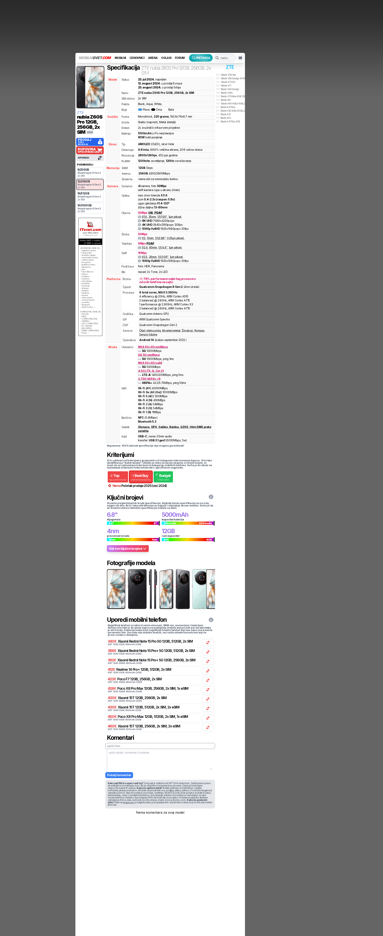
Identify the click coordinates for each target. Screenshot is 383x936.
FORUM (180, 57)
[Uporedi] (208, 642)
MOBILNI (120, 57)
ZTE (80, 112)
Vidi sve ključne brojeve (125, 549)
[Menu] (240, 58)
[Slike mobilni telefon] (115, 589)
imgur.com (128, 802)
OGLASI (166, 57)
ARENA (153, 57)
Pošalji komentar (119, 775)
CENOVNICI (136, 57)
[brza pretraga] (217, 58)
